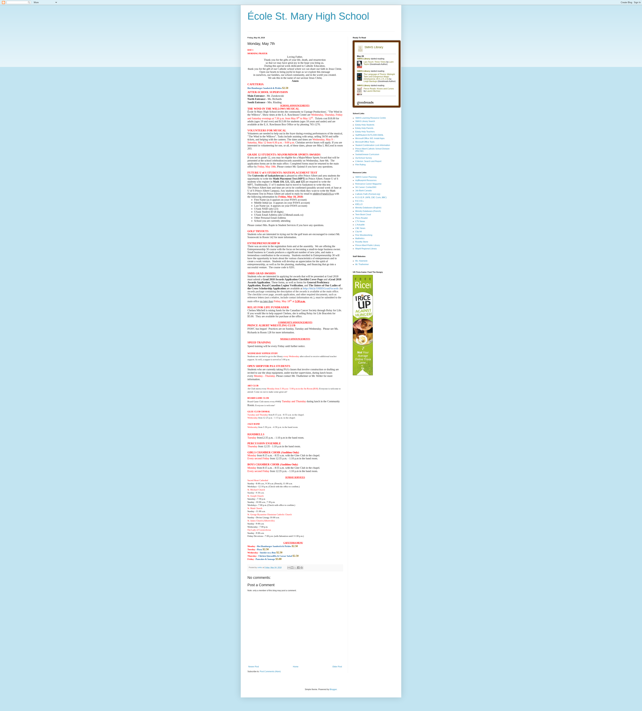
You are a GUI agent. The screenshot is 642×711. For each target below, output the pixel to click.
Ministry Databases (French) (368, 211)
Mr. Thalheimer (362, 264)
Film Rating (360, 164)
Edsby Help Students (364, 125)
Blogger (333, 689)
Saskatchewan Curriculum (367, 154)
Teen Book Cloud (363, 214)
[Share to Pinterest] (301, 567)
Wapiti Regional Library (366, 248)
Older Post (337, 666)
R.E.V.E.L (359, 201)
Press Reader (361, 218)
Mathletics (359, 238)
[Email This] (289, 567)
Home (295, 666)
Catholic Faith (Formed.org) (367, 194)
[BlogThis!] (292, 567)
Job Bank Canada (363, 190)
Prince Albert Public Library (367, 245)
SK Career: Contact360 (365, 187)
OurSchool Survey (363, 158)
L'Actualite (360, 225)
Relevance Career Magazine (368, 184)
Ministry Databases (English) (368, 207)
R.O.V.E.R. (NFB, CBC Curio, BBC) (371, 197)
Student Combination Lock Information (372, 145)
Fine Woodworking (363, 235)
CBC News (360, 228)
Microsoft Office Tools (364, 142)
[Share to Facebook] (298, 567)
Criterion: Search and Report (368, 161)
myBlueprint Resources (366, 180)
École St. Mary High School (308, 16)
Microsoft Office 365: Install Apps (370, 138)
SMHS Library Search (365, 121)
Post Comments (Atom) (270, 671)
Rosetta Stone (361, 242)
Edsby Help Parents (364, 128)
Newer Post (253, 666)
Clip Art (358, 231)
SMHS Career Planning (366, 177)
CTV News (360, 221)
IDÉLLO (358, 204)
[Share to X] (295, 567)
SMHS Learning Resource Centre (370, 118)
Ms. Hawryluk (361, 261)
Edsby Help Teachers (365, 132)
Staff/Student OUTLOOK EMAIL (369, 135)
